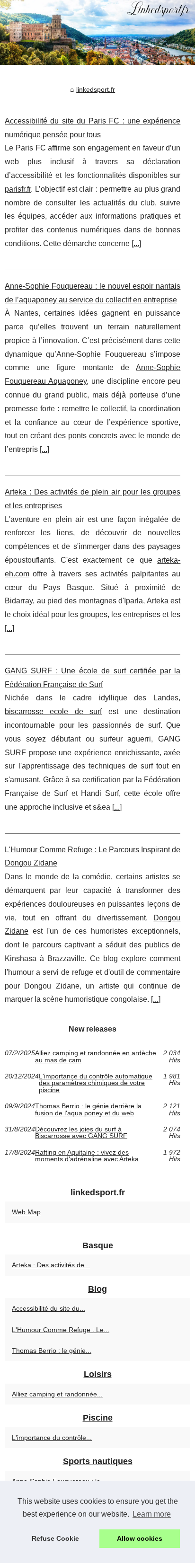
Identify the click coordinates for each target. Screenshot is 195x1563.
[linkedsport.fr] (97, 32)
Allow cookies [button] (139, 1538)
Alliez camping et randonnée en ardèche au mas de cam (95, 1056)
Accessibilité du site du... (48, 1308)
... (136, 243)
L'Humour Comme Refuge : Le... (60, 1329)
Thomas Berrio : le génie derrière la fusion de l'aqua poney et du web (88, 1109)
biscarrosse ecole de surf (53, 711)
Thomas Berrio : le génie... (51, 1350)
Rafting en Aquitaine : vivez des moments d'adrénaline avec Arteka (87, 1156)
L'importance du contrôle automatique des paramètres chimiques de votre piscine (95, 1083)
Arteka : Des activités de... (51, 1265)
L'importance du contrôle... (52, 1437)
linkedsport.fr (95, 89)
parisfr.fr (18, 189)
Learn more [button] (152, 1514)
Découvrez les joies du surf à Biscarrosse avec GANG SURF (81, 1132)
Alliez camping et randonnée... (57, 1394)
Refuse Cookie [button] (55, 1538)
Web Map (26, 1212)
